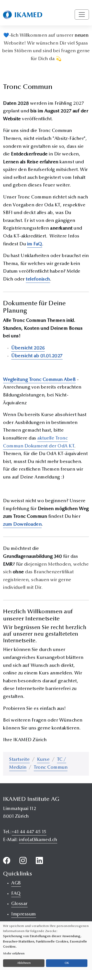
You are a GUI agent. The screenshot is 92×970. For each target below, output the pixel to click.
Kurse (43, 760)
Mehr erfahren (14, 953)
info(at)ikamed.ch (38, 840)
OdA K (64, 446)
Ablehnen (24, 963)
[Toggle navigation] (82, 14)
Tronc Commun (50, 767)
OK (67, 963)
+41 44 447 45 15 (29, 832)
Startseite (19, 760)
